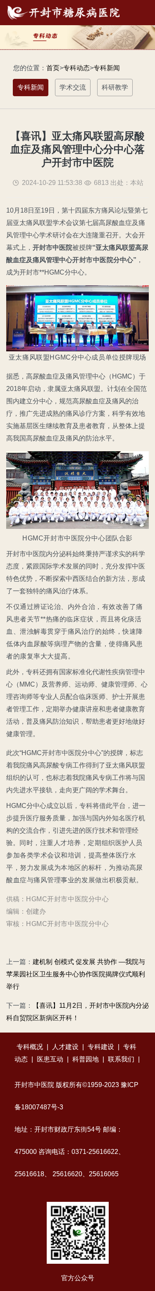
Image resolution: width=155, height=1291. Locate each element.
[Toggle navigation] (137, 12)
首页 (53, 67)
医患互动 (50, 1059)
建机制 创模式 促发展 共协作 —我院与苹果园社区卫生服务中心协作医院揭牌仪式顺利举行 (75, 974)
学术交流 (73, 87)
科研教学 (115, 87)
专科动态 (76, 67)
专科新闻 (106, 67)
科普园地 (85, 1059)
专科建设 (101, 1046)
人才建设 (65, 1046)
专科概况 (30, 1046)
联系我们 (121, 1059)
